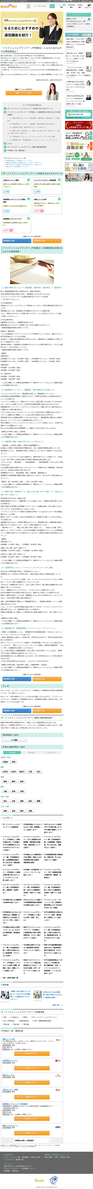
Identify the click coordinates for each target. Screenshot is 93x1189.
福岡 (5, 811)
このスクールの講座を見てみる (26, 1053)
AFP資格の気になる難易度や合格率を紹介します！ (12, 901)
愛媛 (38, 801)
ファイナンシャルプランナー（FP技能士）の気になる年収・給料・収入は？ (32, 916)
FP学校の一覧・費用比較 (16, 150)
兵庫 (22, 791)
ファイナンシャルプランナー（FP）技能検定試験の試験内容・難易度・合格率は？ (52, 873)
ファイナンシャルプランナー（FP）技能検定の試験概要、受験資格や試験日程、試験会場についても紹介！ (32, 842)
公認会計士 (15, 1017)
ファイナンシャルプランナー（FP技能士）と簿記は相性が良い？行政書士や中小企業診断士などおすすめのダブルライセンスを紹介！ (11, 843)
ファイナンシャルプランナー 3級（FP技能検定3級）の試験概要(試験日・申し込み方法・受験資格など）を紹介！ (11, 860)
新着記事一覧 (86, 34)
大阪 (5, 791)
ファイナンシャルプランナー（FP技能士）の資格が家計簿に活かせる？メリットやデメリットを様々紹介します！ (11, 875)
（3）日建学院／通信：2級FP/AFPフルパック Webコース (27, 127)
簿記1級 (6, 1024)
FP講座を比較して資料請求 (24, 1140)
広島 (13, 801)
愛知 (5, 781)
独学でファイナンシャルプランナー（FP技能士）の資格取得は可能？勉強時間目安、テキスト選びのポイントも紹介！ (32, 932)
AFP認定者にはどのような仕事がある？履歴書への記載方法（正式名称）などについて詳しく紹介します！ (12, 917)
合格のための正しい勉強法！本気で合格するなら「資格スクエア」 (24, 164)
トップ (6, 1157)
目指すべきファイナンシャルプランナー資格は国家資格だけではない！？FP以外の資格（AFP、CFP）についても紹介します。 (32, 966)
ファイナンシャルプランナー (26, 60)
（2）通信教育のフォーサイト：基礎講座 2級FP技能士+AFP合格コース (33, 124)
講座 (14, 740)
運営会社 (15, 1171)
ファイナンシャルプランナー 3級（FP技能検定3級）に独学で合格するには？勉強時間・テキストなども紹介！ (11, 950)
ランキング (9, 1159)
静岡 (13, 781)
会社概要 (7, 1171)
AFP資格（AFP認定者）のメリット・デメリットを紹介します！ (33, 872)
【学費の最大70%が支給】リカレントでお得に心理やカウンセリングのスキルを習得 (75, 87)
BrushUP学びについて (23, 1166)
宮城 (13, 762)
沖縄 (30, 811)
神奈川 (21, 772)
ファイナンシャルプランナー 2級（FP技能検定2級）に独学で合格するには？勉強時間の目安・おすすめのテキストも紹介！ (52, 933)
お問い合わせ (8, 1166)
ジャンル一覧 (15, 1157)
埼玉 (38, 772)
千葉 (30, 772)
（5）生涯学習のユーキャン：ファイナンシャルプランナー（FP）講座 (32, 136)
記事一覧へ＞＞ (57, 1005)
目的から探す (35, 1157)
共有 (28, 7)
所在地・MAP (65, 1157)
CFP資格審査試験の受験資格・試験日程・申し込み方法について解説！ (53, 857)
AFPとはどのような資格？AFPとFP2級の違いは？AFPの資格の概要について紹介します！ (53, 828)
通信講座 (25, 1157)
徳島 (22, 801)
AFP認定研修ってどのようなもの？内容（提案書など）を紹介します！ (33, 827)
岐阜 (22, 781)
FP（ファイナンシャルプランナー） (45, 1017)
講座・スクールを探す (24, 93)
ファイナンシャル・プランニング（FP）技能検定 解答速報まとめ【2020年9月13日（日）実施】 (53, 903)
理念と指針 (48, 1157)
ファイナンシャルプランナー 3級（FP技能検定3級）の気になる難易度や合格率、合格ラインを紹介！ (52, 890)
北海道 (5, 762)
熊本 (22, 811)
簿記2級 (16, 1024)
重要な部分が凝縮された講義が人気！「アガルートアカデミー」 (23, 162)
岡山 (5, 801)
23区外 (13, 772)
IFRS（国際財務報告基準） (43, 1021)
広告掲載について (28, 1168)
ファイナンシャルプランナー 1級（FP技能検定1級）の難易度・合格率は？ (11, 888)
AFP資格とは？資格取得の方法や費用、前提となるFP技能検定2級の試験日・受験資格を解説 (33, 858)
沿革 (56, 1157)
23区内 (5, 772)
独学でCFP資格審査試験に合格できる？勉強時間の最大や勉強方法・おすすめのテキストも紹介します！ (53, 950)
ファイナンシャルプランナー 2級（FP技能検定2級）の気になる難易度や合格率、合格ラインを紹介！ (32, 890)
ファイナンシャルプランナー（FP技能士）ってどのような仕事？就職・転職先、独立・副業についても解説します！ (11, 965)
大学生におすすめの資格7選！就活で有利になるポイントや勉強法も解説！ (53, 994)
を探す (71, 6)
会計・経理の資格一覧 (10, 978)
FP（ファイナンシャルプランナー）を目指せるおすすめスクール (29, 108)
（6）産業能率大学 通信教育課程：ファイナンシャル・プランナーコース (33, 140)
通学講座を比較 (39, 241)
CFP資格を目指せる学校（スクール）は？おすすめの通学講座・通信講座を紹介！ (11, 931)
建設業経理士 (24, 1021)
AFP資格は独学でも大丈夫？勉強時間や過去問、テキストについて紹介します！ (32, 949)
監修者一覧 (20, 1159)
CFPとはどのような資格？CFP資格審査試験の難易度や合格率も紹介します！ (33, 902)
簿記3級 (26, 1024)
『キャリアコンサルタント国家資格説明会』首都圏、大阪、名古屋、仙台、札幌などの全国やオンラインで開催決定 (78, 72)
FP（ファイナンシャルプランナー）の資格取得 (11, 826)
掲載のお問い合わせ (87, 1)
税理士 (25, 1017)
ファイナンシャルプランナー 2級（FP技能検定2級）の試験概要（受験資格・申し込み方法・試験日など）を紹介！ (52, 842)
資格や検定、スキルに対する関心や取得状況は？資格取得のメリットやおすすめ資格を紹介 (75, 44)
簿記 (5, 1017)
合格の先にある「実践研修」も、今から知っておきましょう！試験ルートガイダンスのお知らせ (75, 58)
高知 (30, 801)
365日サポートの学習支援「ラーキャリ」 (17, 166)
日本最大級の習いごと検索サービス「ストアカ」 (19, 160)
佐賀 (13, 811)
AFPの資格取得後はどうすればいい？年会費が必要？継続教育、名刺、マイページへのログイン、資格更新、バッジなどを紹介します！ (53, 966)
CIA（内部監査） (10, 1021)
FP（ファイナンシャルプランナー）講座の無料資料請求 (26, 147)
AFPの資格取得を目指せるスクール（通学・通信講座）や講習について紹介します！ (53, 916)
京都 (13, 791)
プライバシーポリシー (11, 1168)
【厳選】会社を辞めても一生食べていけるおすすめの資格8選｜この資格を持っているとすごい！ (20, 995)
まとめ (9, 143)
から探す (62, 6)
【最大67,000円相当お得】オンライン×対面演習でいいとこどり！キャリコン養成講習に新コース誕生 (75, 101)
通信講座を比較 (9, 241)
